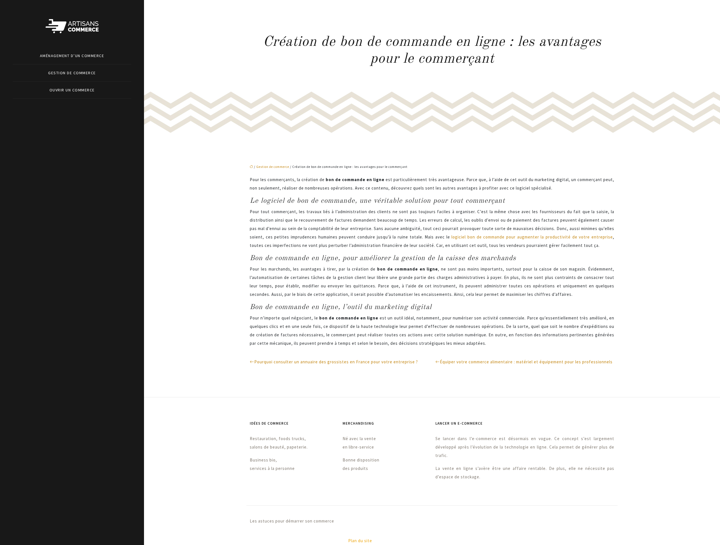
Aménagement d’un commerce (72, 55)
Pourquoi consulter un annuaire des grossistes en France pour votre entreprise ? (336, 361)
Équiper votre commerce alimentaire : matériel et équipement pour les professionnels (526, 361)
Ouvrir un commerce (72, 90)
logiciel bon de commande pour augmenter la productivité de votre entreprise (532, 237)
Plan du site (360, 540)
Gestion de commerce (72, 72)
